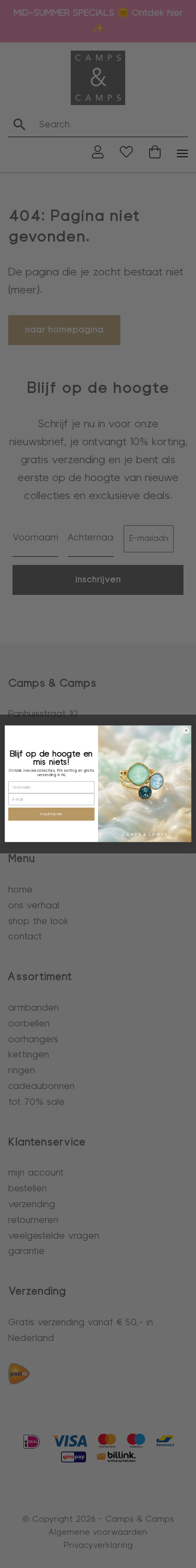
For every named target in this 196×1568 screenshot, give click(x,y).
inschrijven (51, 814)
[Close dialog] (186, 731)
